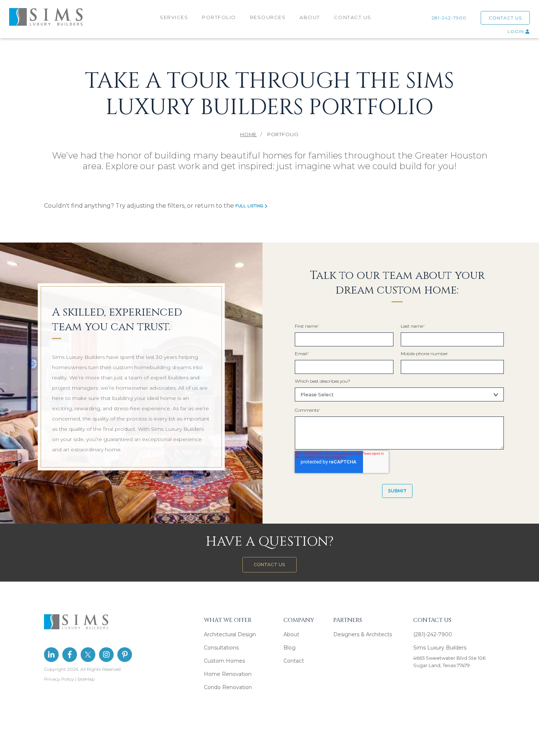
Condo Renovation (228, 687)
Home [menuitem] (248, 134)
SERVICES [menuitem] (174, 17)
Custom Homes (224, 661)
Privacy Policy (59, 679)
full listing (250, 206)
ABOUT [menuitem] (310, 17)
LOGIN (516, 31)
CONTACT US (505, 18)
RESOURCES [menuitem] (268, 17)
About (291, 634)
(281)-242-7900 (432, 634)
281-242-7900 (450, 18)
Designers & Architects (362, 634)
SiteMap (86, 679)
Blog (289, 647)
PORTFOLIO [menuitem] (219, 17)
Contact (293, 661)
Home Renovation (228, 674)
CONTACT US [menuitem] (352, 17)
